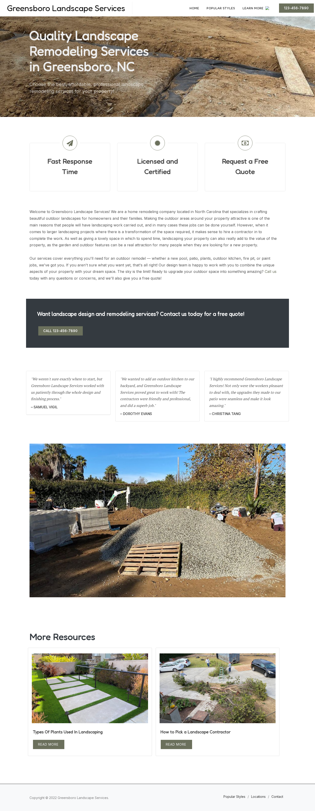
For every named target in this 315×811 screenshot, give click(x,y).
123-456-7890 (296, 8)
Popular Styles (234, 797)
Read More (48, 744)
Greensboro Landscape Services (66, 8)
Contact (277, 797)
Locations (258, 797)
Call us (270, 271)
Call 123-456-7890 (60, 331)
